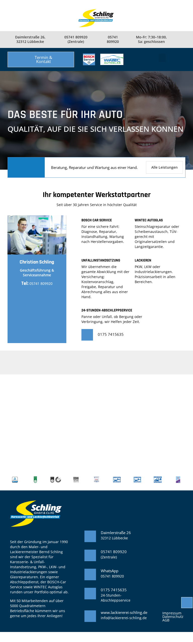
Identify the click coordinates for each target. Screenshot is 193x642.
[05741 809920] (90, 555)
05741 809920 (41, 283)
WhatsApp (109, 570)
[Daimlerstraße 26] (90, 536)
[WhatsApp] (90, 574)
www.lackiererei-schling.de (124, 612)
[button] (41, 59)
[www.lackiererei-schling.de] (90, 616)
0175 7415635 (111, 334)
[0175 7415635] (87, 335)
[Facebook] (180, 39)
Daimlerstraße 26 (116, 532)
